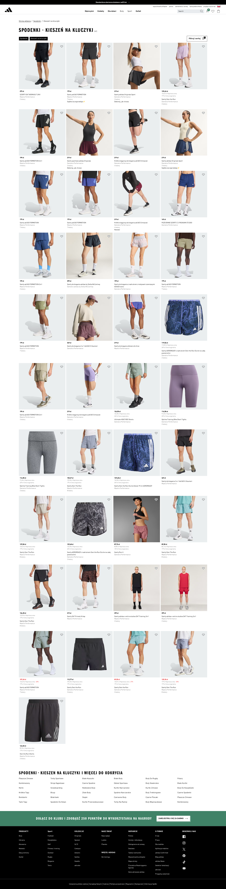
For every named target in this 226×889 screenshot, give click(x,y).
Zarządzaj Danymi (95, 884)
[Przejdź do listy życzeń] (213, 11)
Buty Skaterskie (152, 783)
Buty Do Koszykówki (185, 788)
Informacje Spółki (150, 884)
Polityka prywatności (117, 884)
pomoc (171, 6)
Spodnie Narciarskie (122, 793)
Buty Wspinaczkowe (154, 802)
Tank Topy (23, 802)
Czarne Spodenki (184, 793)
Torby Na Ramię (120, 802)
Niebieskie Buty (88, 788)
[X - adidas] (194, 849)
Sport (129, 11)
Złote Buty (86, 793)
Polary (180, 779)
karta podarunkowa (196, 6)
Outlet (138, 11)
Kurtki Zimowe (152, 788)
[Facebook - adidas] (194, 837)
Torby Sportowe (56, 779)
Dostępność (139, 884)
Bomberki (23, 797)
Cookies (106, 884)
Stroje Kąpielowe (57, 783)
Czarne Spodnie (88, 783)
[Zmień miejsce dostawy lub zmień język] (218, 6)
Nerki (21, 788)
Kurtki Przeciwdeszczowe (92, 802)
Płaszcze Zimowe (26, 779)
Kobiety (100, 11)
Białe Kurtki (182, 783)
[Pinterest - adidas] (194, 856)
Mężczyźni (89, 11)
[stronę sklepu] (8, 10)
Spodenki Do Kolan (58, 802)
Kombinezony (24, 783)
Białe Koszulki (88, 779)
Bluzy (52, 793)
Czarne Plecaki (152, 797)
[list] (103, 39)
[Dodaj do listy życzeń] (62, 47)
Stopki (84, 797)
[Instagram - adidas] (194, 843)
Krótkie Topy (24, 793)
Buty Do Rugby (152, 779)
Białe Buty (118, 779)
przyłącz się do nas (209, 6)
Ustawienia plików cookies (78, 884)
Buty (122, 11)
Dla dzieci (112, 11)
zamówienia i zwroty (181, 6)
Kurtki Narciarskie (121, 788)
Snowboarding (56, 788)
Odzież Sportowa (120, 783)
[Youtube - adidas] (194, 869)
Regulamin (130, 884)
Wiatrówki (54, 797)
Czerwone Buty (120, 797)
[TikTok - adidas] (194, 862)
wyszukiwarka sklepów (160, 6)
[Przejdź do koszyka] (218, 11)
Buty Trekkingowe (153, 793)
